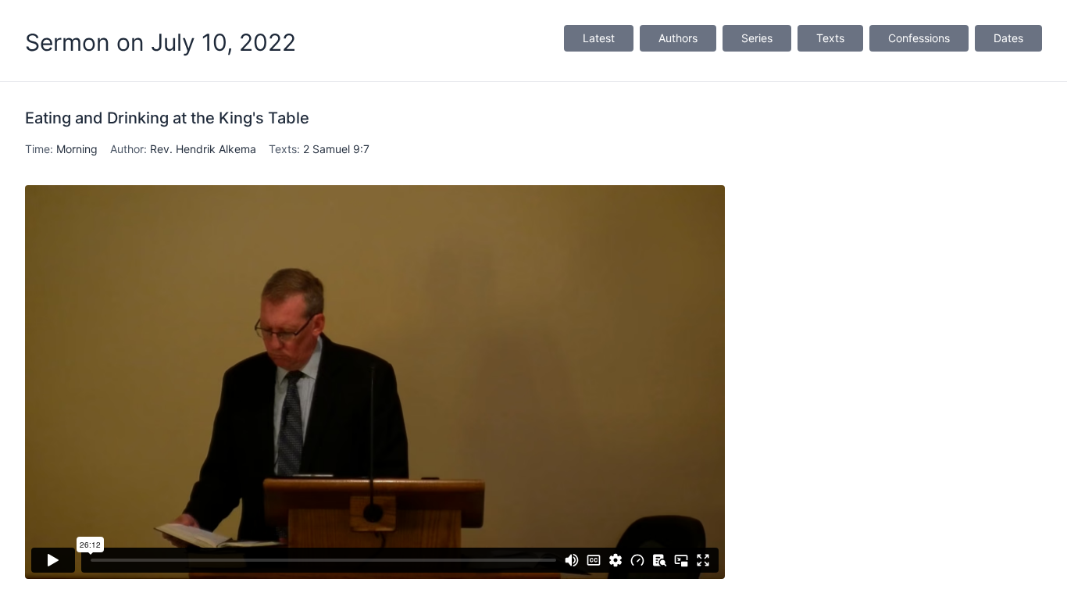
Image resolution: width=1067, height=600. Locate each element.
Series (757, 38)
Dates (1008, 38)
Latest (599, 38)
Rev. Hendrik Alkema (203, 148)
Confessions (919, 38)
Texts (830, 38)
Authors (678, 38)
